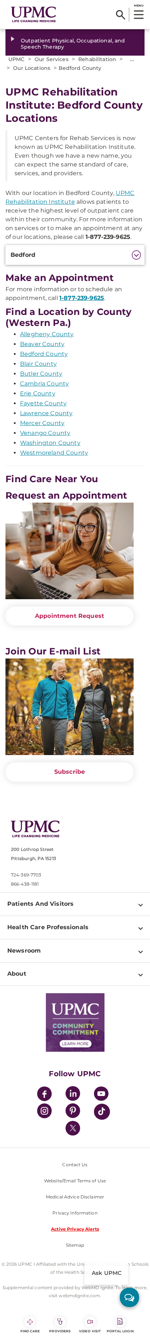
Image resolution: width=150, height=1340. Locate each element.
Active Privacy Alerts (75, 1229)
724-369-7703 (26, 875)
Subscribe (69, 771)
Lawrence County (46, 413)
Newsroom (24, 950)
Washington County (50, 442)
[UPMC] (33, 14)
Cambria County (44, 383)
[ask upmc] (129, 1297)
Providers (60, 1331)
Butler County (41, 373)
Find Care (30, 1331)
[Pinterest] (73, 1112)
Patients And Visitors (40, 903)
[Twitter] (73, 1128)
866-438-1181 (25, 884)
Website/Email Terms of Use (75, 1180)
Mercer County (42, 423)
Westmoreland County (54, 452)
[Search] (120, 15)
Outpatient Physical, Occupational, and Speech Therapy (73, 43)
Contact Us (74, 1164)
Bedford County (44, 353)
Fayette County (43, 403)
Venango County (45, 432)
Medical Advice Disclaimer (75, 1197)
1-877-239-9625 (81, 297)
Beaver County (42, 344)
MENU (138, 5)
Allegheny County (47, 334)
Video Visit (90, 1331)
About (16, 973)
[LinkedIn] (73, 1095)
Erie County (37, 393)
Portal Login (120, 1331)
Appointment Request (69, 615)
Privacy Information (74, 1213)
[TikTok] (102, 1112)
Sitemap (75, 1245)
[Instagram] (44, 1112)
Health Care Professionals (47, 927)
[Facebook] (44, 1095)
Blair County (38, 363)
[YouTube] (101, 1095)
